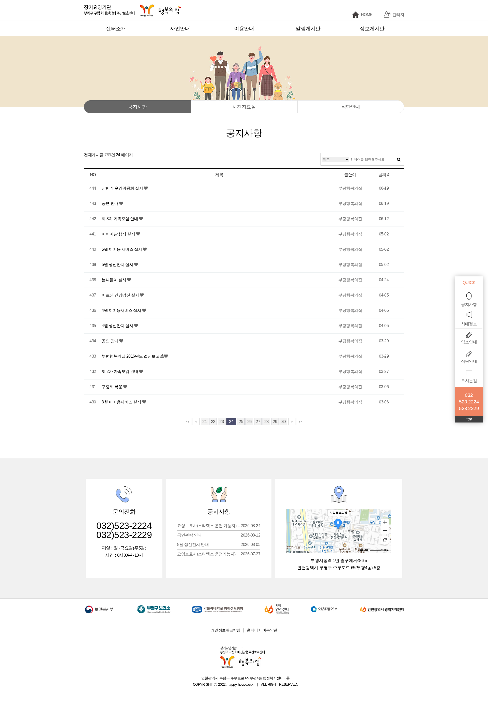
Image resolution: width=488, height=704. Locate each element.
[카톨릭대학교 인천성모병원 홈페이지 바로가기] (217, 605)
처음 (187, 421)
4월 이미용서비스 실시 (122, 310)
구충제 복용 (112, 387)
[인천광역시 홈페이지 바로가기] (325, 605)
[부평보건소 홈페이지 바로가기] (154, 605)
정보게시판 (372, 28)
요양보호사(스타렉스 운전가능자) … (218, 554)
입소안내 (469, 342)
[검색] (399, 159)
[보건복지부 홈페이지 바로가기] (100, 605)
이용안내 (244, 28)
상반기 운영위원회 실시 (123, 188)
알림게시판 (308, 28)
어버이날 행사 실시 (119, 234)
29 (275, 421)
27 (258, 421)
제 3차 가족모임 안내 (120, 219)
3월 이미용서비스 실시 (122, 402)
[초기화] (384, 540)
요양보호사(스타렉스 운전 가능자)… (218, 526)
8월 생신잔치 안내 (218, 544)
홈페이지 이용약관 (262, 630)
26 (249, 421)
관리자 (398, 14)
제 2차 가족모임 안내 (120, 371)
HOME (367, 14)
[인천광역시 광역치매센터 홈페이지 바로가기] (382, 605)
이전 (196, 421)
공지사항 (137, 106)
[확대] (384, 522)
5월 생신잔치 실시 (118, 264)
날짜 (382, 175)
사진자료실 (244, 106)
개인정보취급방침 (225, 630)
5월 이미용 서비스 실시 (122, 249)
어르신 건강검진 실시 (121, 295)
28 (266, 421)
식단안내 (350, 106)
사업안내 (180, 28)
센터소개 (116, 28)
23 (221, 421)
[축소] (384, 530)
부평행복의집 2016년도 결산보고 (131, 356)
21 (204, 421)
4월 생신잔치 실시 (118, 325)
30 (283, 421)
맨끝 (300, 421)
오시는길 (469, 380)
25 (241, 421)
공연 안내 (110, 203)
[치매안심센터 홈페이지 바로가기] (276, 605)
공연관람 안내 (218, 535)
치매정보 (469, 324)
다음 (292, 421)
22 (213, 421)
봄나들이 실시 (114, 280)
